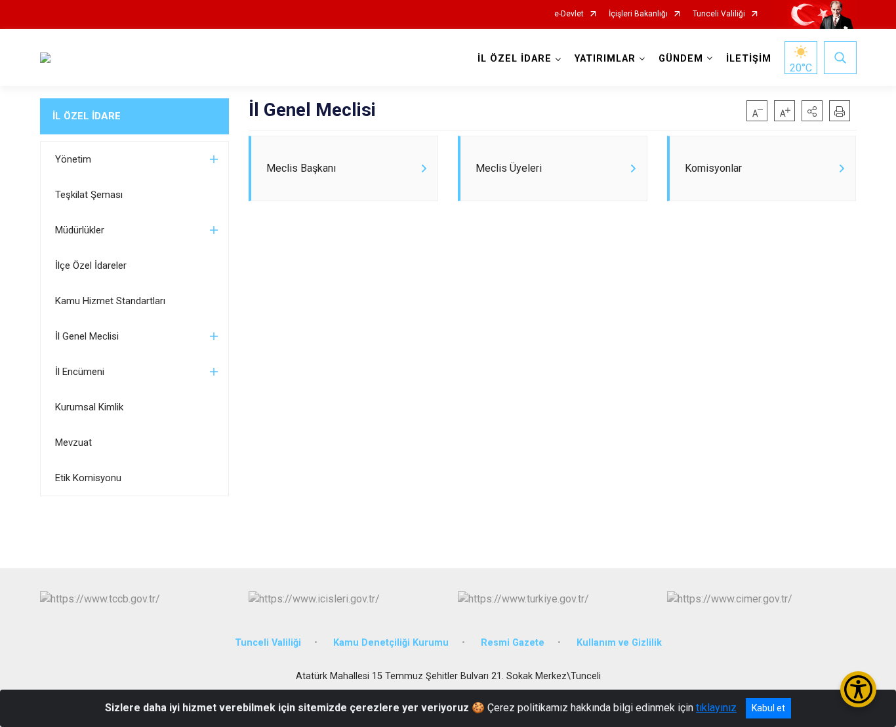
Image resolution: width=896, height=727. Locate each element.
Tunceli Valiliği (719, 14)
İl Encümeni (79, 372)
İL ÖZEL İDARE (86, 116)
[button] (812, 110)
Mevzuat (73, 442)
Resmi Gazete (512, 642)
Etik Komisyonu (88, 478)
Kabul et (768, 708)
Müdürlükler (79, 230)
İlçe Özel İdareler (91, 265)
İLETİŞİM (748, 58)
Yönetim (73, 159)
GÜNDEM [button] (681, 58)
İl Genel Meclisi (87, 336)
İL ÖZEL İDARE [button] (515, 58)
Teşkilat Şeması (89, 195)
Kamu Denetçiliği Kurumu (391, 642)
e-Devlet (569, 14)
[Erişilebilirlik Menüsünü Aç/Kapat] (858, 689)
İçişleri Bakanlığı (638, 14)
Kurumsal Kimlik (89, 407)
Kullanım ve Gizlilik (619, 642)
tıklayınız (716, 707)
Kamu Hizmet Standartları (110, 301)
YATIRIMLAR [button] (605, 58)
